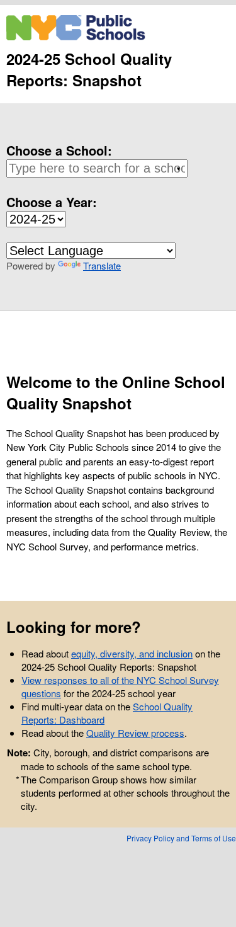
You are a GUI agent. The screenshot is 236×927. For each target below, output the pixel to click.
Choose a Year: (51, 202)
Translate (102, 265)
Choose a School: (59, 150)
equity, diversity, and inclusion (132, 653)
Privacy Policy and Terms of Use (181, 838)
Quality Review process (135, 732)
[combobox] (94, 168)
